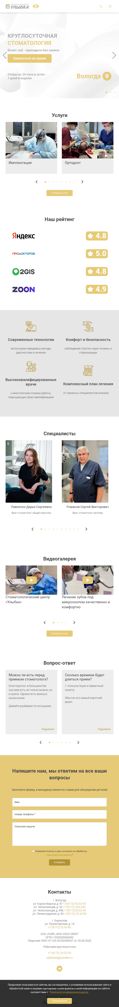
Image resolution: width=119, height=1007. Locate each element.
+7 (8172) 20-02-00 (59, 952)
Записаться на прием (29, 58)
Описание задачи (25, 826)
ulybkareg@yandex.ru (59, 957)
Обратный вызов (101, 6)
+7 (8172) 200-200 (74, 907)
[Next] (113, 55)
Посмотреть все (59, 193)
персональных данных (58, 855)
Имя (17, 802)
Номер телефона (24, 814)
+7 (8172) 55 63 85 (59, 927)
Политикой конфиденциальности (68, 992)
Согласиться (59, 1000)
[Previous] (5, 55)
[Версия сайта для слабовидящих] (36, 6)
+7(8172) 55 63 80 (75, 913)
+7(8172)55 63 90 (75, 910)
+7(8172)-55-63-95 (74, 903)
